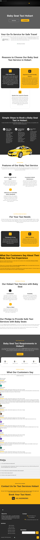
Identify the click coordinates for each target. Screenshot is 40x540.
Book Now (14, 20)
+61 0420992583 (22, 498)
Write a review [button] (2, 382)
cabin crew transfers (29, 220)
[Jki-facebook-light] (38, 537)
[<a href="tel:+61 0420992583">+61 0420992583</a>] (13, 498)
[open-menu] (29, 3)
